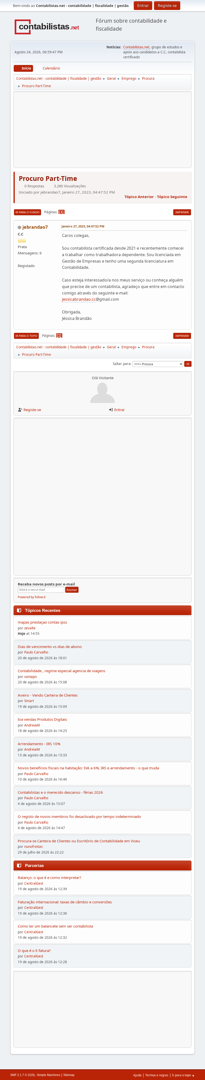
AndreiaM (32, 725)
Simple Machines (48, 1075)
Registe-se (32, 409)
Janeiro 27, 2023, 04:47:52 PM (83, 226)
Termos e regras (156, 1075)
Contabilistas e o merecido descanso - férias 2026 (60, 792)
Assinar (71, 590)
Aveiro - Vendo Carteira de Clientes (48, 695)
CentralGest (33, 883)
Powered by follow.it (32, 597)
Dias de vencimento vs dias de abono (50, 646)
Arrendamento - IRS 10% (39, 743)
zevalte (30, 628)
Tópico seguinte (172, 196)
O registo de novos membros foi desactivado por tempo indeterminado (79, 816)
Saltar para (121, 363)
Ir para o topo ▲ (183, 1075)
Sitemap (68, 1075)
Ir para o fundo (28, 212)
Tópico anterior (139, 196)
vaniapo (30, 676)
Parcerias (34, 865)
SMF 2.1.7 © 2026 (22, 1075)
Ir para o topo (26, 336)
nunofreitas (33, 846)
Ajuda (137, 1075)
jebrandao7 (35, 227)
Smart (29, 701)
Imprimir (182, 212)
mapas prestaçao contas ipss (42, 622)
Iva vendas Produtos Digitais (42, 719)
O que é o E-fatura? (34, 950)
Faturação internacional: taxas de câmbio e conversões (65, 901)
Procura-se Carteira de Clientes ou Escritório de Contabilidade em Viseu (79, 840)
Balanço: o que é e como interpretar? (49, 877)
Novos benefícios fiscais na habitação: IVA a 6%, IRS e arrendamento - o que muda (88, 767)
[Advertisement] (102, 130)
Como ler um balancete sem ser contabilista (55, 926)
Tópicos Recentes (42, 610)
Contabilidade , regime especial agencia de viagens (61, 670)
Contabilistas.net (136, 47)
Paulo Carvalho (36, 652)
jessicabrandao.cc (79, 299)
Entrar (119, 409)
